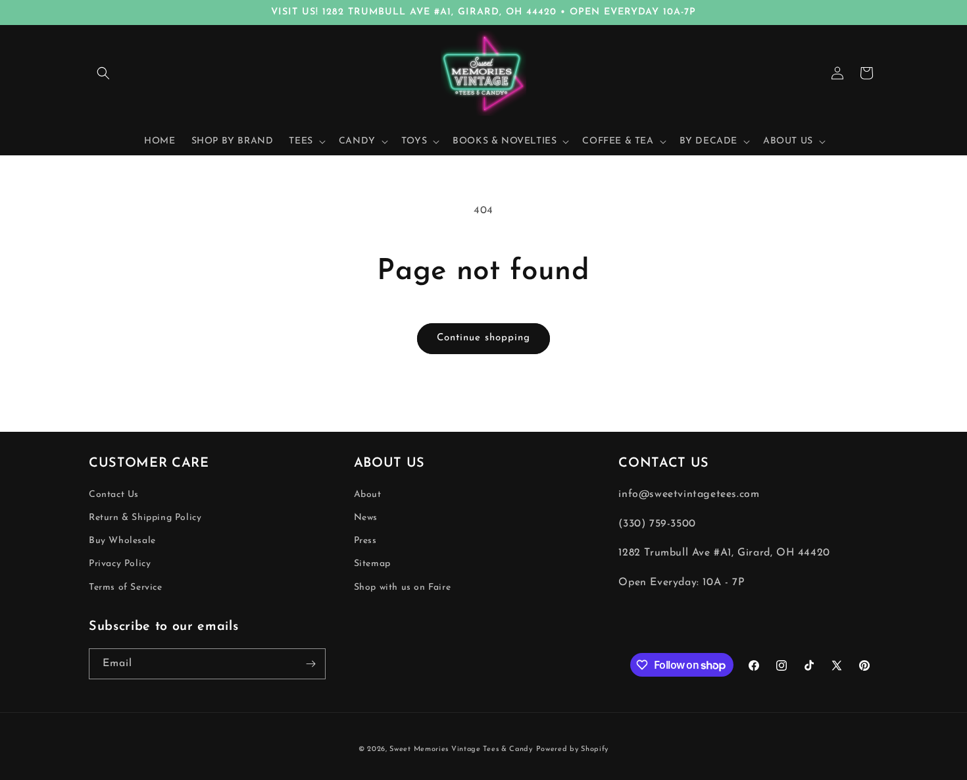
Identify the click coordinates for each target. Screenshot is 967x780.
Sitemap (372, 564)
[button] (103, 73)
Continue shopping (483, 338)
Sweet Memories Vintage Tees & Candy (461, 749)
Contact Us (114, 495)
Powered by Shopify (572, 749)
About (368, 495)
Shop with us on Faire (402, 587)
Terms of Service (125, 587)
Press (365, 541)
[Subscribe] (310, 663)
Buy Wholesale (122, 541)
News (366, 518)
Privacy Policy (120, 564)
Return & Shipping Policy (145, 518)
